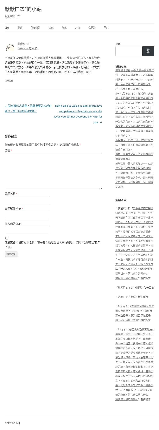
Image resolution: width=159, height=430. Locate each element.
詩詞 (77, 27)
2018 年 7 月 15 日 (27, 48)
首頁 (7, 27)
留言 (8, 150)
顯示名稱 (11, 193)
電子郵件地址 (14, 208)
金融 (51, 27)
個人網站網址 (13, 223)
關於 (106, 27)
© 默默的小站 (12, 423)
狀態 (20, 27)
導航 (64, 27)
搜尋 (117, 43)
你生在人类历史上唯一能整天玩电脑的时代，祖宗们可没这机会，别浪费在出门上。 (134, 145)
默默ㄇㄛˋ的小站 (23, 9)
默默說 (91, 27)
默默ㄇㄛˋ (123, 287)
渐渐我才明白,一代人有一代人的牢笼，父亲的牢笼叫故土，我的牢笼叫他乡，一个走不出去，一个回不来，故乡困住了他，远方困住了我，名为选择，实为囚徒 (134, 80)
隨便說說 (35, 27)
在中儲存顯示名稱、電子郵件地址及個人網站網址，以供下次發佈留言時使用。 (52, 245)
